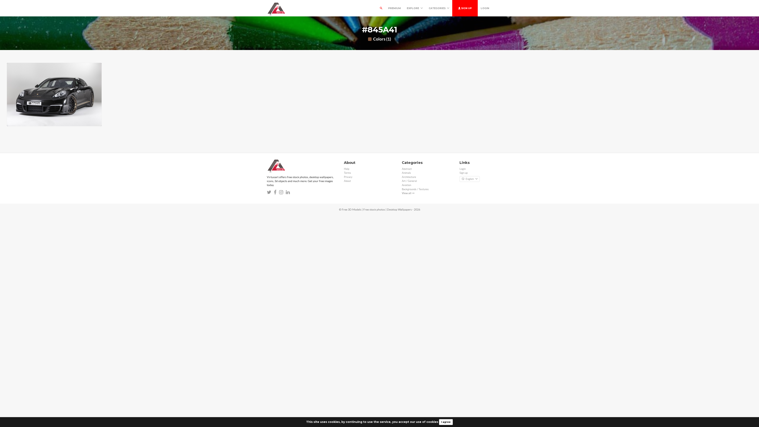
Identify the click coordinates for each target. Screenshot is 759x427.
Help (346, 168)
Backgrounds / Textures (415, 189)
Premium (394, 8)
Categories (437, 8)
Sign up (466, 8)
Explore (413, 8)
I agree (446, 421)
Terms (347, 172)
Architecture (409, 177)
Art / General (409, 180)
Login (485, 8)
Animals (406, 172)
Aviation (406, 185)
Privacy (348, 177)
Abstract (407, 168)
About (347, 180)
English (469, 179)
